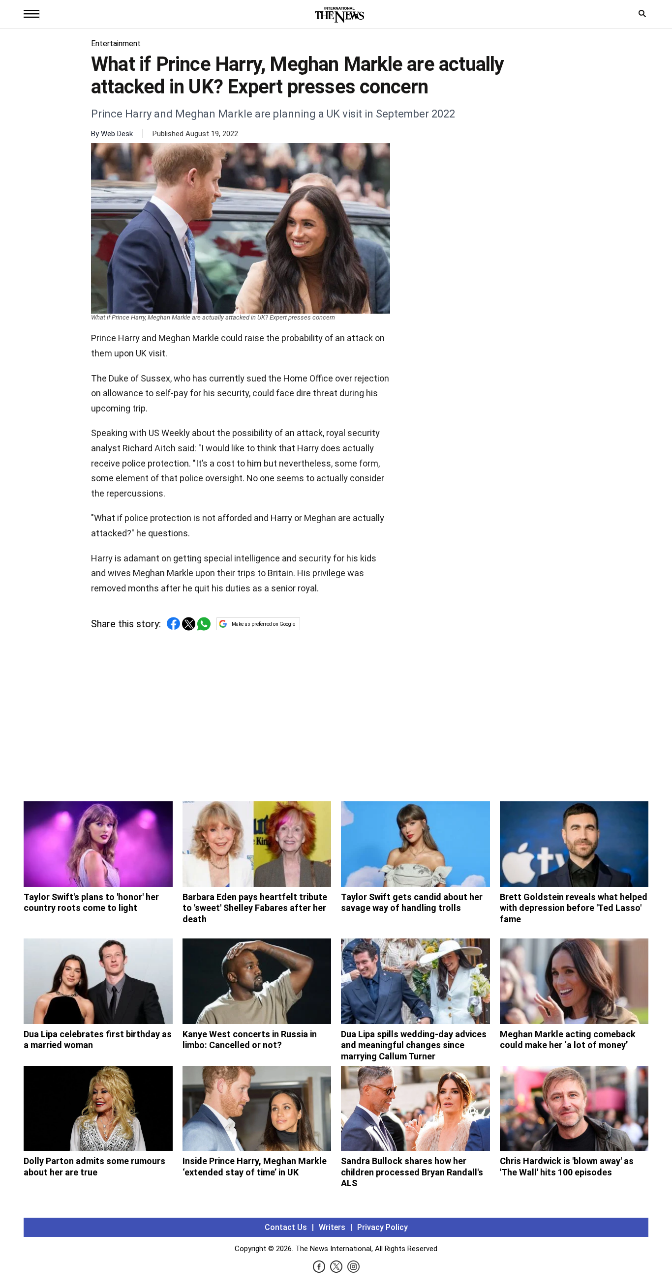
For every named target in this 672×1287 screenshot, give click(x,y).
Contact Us (286, 1227)
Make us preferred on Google (263, 624)
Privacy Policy (382, 1227)
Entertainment (116, 43)
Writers (332, 1227)
